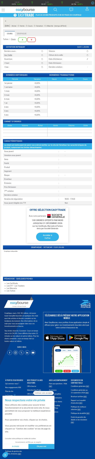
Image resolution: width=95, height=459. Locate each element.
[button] (5, 455)
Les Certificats (12, 283)
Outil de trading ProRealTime (54, 407)
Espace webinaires (55, 398)
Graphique (21, 34)
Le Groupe (9, 395)
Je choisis (15, 446)
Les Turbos (11, 291)
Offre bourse (31, 386)
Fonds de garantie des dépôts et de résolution (79, 418)
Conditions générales (78, 386)
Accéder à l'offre (47, 236)
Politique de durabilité (78, 413)
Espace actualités (55, 394)
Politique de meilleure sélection (78, 408)
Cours (9, 34)
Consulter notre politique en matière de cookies (20, 438)
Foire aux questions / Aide (58, 384)
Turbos (5, 39)
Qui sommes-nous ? (12, 384)
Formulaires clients (55, 402)
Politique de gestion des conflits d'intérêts (13, 453)
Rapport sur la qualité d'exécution (78, 402)
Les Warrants (12, 288)
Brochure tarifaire (77, 396)
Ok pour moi (41, 446)
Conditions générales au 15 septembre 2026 (79, 391)
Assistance (53, 390)
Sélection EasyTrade (34, 390)
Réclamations (53, 412)
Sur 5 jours (83, 47)
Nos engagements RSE (13, 387)
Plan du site (9, 391)
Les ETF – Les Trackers (15, 286)
